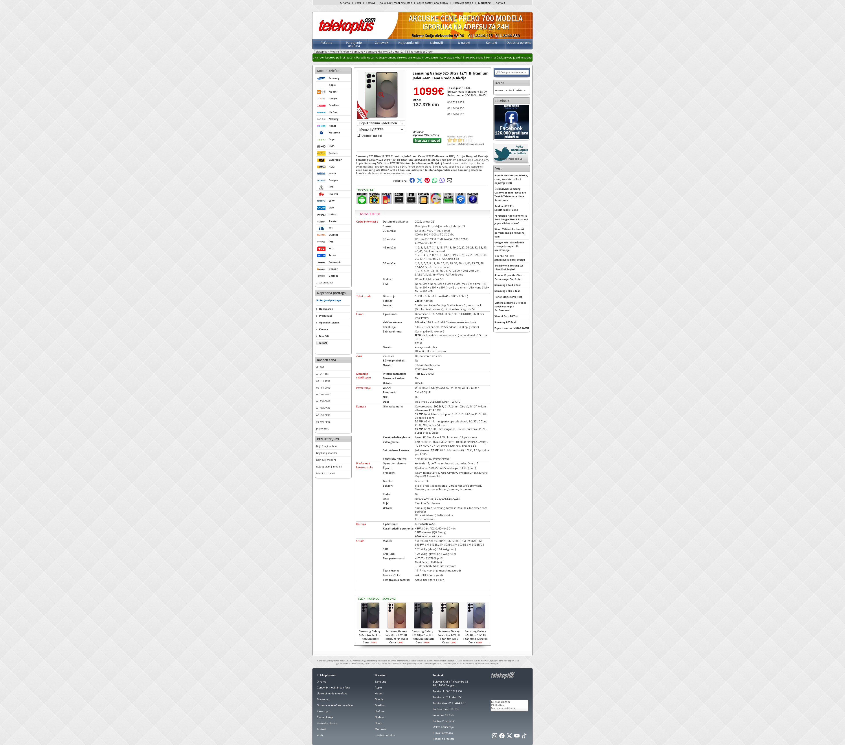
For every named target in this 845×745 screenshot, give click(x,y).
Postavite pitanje (463, 3)
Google (379, 699)
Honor (378, 723)
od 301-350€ (323, 408)
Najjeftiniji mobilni (326, 446)
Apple (378, 687)
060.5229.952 (454, 691)
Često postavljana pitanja (432, 3)
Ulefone (379, 711)
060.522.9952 (455, 102)
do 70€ (320, 367)
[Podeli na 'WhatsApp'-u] (434, 182)
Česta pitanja (325, 717)
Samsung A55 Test (505, 322)
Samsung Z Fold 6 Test (507, 285)
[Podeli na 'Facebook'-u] (412, 182)
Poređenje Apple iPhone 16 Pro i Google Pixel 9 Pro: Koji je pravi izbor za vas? (511, 219)
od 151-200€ (323, 387)
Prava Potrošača (443, 733)
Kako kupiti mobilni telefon (396, 3)
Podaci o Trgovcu (443, 739)
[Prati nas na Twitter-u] (509, 737)
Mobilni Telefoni (339, 51)
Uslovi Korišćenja (443, 727)
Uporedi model (372, 135)
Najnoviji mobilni (326, 459)
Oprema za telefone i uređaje (335, 705)
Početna (326, 42)
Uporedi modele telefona (332, 693)
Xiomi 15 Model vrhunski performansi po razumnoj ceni (509, 232)
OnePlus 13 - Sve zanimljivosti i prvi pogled (509, 257)
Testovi (370, 3)
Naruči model (427, 140)
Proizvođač (325, 315)
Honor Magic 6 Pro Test (508, 296)
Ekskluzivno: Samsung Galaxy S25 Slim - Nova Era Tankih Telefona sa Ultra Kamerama (510, 194)
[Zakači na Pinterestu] (427, 182)
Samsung (358, 51)
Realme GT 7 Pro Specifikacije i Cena (506, 207)
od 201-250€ (323, 394)
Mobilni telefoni (328, 71)
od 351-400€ (323, 414)
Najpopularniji (409, 42)
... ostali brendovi (385, 735)
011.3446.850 (455, 108)
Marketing (484, 3)
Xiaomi (379, 693)
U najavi (464, 42)
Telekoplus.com (500, 702)
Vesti (358, 3)
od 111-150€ (323, 380)
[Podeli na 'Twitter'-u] (419, 182)
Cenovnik (381, 42)
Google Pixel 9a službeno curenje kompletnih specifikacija (509, 246)
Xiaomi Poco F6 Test (506, 316)
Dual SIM (324, 336)
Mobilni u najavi (325, 473)
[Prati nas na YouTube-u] (516, 737)
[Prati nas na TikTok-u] (524, 737)
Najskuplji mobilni (326, 453)
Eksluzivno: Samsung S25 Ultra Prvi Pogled (509, 267)
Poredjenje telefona (354, 44)
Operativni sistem (329, 322)
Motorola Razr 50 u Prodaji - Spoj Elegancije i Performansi (511, 306)
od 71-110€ (322, 374)
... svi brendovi (324, 282)
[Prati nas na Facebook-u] (511, 121)
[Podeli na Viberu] (442, 182)
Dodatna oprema (519, 42)
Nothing (379, 717)
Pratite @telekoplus (510, 159)
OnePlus (380, 705)
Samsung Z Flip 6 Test (507, 290)
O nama (345, 3)
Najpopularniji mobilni (329, 466)
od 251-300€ (323, 401)
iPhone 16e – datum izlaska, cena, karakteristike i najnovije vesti (511, 179)
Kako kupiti (323, 711)
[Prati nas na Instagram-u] (494, 737)
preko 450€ (322, 428)
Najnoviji (436, 42)
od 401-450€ (323, 421)
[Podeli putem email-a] (449, 182)
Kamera (323, 329)
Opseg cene (326, 309)
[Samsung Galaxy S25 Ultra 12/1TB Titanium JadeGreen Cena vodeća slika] (381, 117)
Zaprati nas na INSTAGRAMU (511, 328)
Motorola (380, 729)
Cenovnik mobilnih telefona (333, 687)
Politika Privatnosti (444, 721)
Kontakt (500, 3)
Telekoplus (320, 51)
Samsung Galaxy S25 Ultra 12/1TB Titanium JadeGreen (399, 51)
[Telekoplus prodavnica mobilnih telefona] (346, 34)
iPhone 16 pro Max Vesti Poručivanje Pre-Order (508, 277)
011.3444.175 (455, 114)
